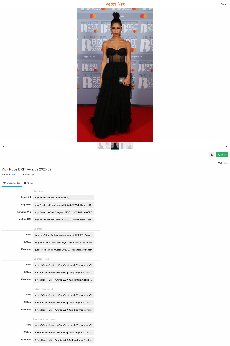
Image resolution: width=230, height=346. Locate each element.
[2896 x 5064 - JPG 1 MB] (212, 154)
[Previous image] (3, 146)
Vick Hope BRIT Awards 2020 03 (26, 169)
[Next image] (227, 146)
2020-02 (15, 174)
